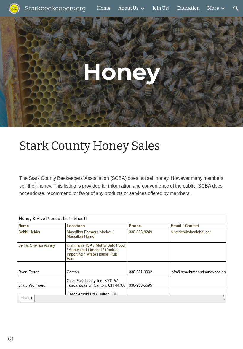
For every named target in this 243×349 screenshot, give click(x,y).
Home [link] (104, 8)
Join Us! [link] (161, 8)
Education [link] (188, 8)
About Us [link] (128, 8)
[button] (236, 8)
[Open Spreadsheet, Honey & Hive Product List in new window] (215, 221)
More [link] (213, 8)
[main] (122, 72)
